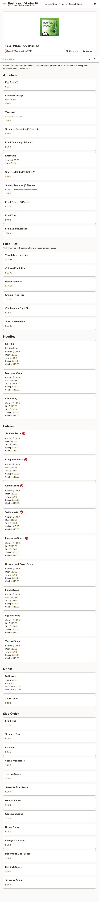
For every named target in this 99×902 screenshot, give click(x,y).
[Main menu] (4, 4)
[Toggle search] (94, 59)
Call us (88, 51)
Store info (73, 51)
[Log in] (95, 4)
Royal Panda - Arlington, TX (23, 3)
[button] (49, 84)
